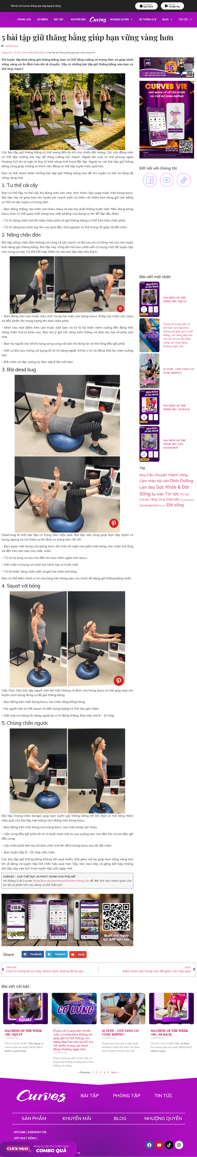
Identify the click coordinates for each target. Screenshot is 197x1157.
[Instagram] (179, 1145)
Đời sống (175, 504)
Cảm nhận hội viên (154, 481)
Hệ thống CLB (147, 19)
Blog (165, 19)
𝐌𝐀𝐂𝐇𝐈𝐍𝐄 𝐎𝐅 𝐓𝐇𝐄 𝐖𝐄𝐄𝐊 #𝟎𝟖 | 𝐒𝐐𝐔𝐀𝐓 (23, 1032)
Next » (115, 1072)
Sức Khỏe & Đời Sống (33, 52)
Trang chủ (24, 19)
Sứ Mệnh (42, 19)
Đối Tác (163, 506)
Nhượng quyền (119, 19)
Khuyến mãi (78, 19)
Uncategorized (149, 505)
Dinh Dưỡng (181, 480)
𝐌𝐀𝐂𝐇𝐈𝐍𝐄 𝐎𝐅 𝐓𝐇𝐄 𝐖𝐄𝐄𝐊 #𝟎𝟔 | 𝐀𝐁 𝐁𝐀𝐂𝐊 (169, 1032)
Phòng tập (126, 1096)
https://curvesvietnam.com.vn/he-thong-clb (61, 880)
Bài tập (58, 19)
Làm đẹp (147, 487)
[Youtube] (159, 1145)
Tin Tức (183, 19)
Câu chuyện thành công (167, 475)
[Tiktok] (169, 1145)
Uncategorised (187, 499)
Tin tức (17, 52)
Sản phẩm (34, 1118)
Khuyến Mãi (77, 1118)
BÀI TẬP (90, 1096)
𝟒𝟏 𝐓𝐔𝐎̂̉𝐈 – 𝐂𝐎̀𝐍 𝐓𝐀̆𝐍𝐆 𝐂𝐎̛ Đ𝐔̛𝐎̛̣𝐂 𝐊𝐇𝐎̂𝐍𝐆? (120, 1032)
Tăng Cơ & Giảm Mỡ (164, 499)
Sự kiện (157, 494)
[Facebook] (149, 1145)
